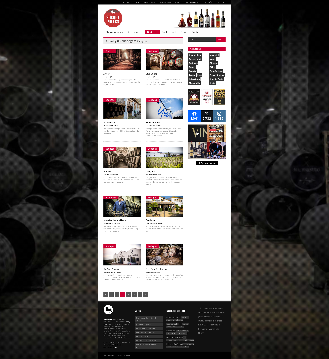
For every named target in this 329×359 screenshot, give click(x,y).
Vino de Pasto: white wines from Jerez (147, 345)
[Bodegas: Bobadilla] (122, 167)
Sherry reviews (114, 32)
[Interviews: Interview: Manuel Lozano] (122, 216)
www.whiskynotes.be (110, 347)
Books (192, 67)
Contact (196, 32)
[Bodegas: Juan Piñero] (122, 118)
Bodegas (152, 32)
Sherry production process (145, 332)
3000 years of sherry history (145, 340)
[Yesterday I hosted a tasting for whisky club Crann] (197, 151)
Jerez (200, 316)
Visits (212, 83)
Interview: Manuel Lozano (115, 220)
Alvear (106, 73)
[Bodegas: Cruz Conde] (164, 69)
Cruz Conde (151, 73)
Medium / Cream (192, 2)
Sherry (201, 333)
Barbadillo (219, 308)
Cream (192, 75)
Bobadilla (107, 171)
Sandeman (151, 220)
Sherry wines (135, 32)
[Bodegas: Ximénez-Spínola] (122, 265)
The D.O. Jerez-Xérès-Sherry (145, 328)
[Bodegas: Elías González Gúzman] (164, 265)
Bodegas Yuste (153, 122)
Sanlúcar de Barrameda (208, 329)
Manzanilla (127, 2)
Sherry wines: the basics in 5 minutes (145, 319)
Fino (138, 2)
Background (169, 32)
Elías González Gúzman (157, 269)
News (184, 32)
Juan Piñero (109, 122)
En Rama (202, 312)
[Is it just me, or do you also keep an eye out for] (216, 151)
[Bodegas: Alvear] (122, 69)
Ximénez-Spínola (111, 269)
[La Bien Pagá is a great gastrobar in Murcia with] (216, 134)
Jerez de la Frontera (212, 316)
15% (200, 308)
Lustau (201, 321)
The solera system (142, 336)
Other (213, 67)
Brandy (192, 71)
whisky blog (114, 345)
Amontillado (149, 2)
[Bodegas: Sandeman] (164, 216)
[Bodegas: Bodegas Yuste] (164, 118)
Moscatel (222, 2)
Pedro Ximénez (208, 2)
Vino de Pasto (216, 79)
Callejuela (150, 171)
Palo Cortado (165, 2)
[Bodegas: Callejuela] (164, 167)
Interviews (111, 197)
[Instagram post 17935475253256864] (197, 134)
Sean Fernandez (172, 324)
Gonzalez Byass (218, 312)
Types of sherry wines (143, 324)
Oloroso (178, 2)
